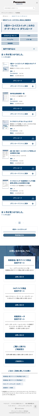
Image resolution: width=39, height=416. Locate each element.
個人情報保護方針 (29, 403)
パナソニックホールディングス (25, 405)
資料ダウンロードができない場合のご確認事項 (17, 20)
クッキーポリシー (12, 405)
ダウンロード (17, 80)
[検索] (33, 8)
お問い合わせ (19, 277)
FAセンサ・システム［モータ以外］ (12, 384)
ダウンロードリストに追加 (22, 86)
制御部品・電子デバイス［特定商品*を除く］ (14, 376)
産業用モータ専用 (8, 388)
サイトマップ (6, 403)
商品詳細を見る (19, 235)
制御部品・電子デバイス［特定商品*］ (13, 380)
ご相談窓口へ (19, 361)
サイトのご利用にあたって (17, 403)
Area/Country (20, 408)
